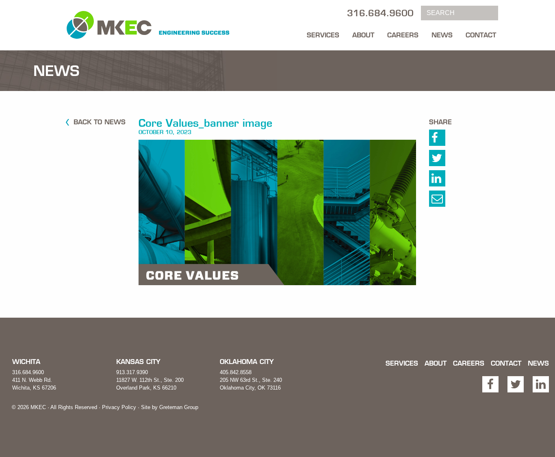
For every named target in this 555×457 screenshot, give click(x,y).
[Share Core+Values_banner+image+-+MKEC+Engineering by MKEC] (445, 201)
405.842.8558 (235, 372)
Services (323, 35)
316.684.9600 (28, 372)
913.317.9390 (132, 372)
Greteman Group (178, 407)
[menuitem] (323, 33)
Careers (402, 35)
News (442, 35)
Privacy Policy (119, 407)
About (363, 35)
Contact (481, 35)
